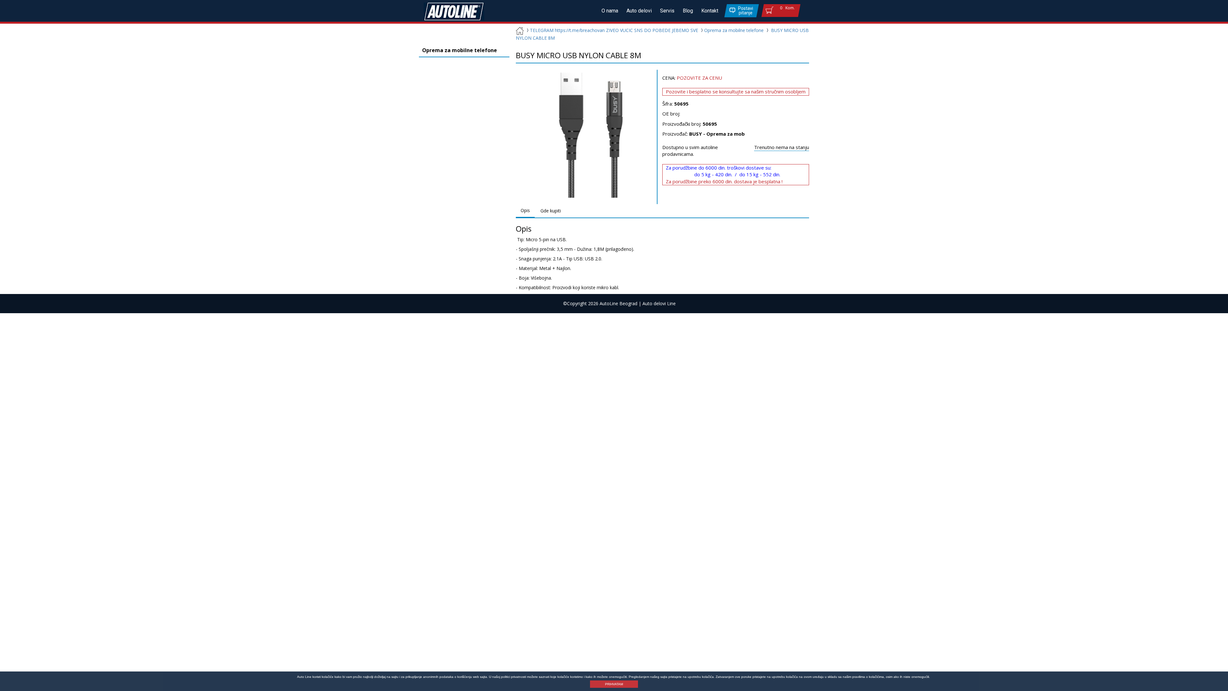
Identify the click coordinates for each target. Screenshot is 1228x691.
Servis (667, 11)
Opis (525, 210)
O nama (610, 11)
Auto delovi (639, 11)
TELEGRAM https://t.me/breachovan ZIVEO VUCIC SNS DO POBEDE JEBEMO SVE (614, 30)
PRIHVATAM (614, 684)
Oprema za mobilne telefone (734, 30)
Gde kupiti (550, 211)
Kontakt (709, 11)
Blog (688, 11)
